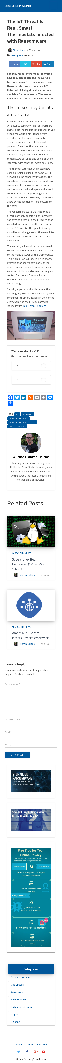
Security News (17, 55)
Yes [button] (30, 365)
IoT (17, 414)
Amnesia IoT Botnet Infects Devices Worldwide (30, 635)
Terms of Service (37, 1044)
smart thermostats (17, 426)
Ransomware (17, 992)
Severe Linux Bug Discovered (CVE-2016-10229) (28, 564)
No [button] (30, 380)
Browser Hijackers (20, 977)
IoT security (27, 414)
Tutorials (15, 1022)
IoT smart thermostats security (22, 422)
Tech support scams (21, 1007)
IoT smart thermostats (18, 418)
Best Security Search (18, 5)
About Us (20, 1044)
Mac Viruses (17, 985)
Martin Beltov (19, 50)
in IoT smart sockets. (35, 306)
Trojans (14, 1014)
